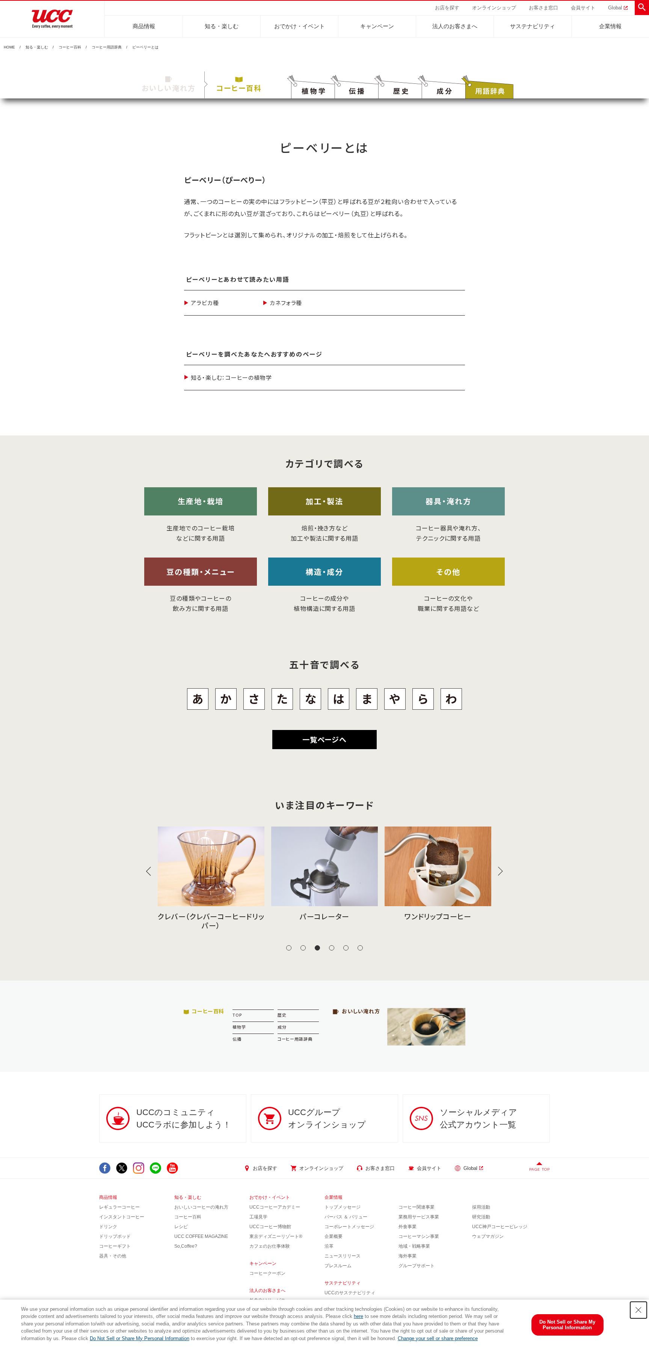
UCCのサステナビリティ (349, 1292)
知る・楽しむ (221, 26)
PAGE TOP (539, 1169)
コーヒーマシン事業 (418, 1236)
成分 (282, 1027)
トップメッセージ (342, 1207)
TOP (237, 1015)
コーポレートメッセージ (349, 1226)
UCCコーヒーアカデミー (274, 1207)
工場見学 (258, 1217)
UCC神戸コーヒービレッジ (499, 1226)
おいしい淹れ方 (169, 88)
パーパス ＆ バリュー (345, 1217)
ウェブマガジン (488, 1236)
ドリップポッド (115, 1236)
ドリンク (108, 1226)
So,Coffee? (185, 1246)
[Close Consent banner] (638, 1310)
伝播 (236, 1039)
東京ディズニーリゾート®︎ (275, 1236)
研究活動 (481, 1217)
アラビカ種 (205, 303)
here (358, 1316)
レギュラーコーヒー (119, 1207)
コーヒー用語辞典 (107, 47)
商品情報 (144, 26)
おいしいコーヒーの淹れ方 (201, 1207)
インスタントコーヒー (121, 1217)
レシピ (181, 1226)
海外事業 (407, 1256)
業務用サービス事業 (418, 1217)
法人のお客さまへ (454, 26)
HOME (9, 47)
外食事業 (407, 1226)
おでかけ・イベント (299, 26)
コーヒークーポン (267, 1273)
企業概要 (333, 1236)
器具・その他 (112, 1256)
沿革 (329, 1246)
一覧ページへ (324, 739)
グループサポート (416, 1265)
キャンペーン (377, 26)
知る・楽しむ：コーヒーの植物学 (231, 377)
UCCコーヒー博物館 (270, 1226)
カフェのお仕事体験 (269, 1246)
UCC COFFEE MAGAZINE (201, 1236)
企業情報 (610, 26)
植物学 (239, 1027)
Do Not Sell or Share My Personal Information (139, 1338)
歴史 (282, 1015)
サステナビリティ (532, 26)
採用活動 (481, 1207)
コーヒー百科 (70, 47)
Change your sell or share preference (438, 1338)
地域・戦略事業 (414, 1246)
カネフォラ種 (286, 303)
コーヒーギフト (115, 1246)
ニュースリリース (342, 1256)
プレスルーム (338, 1265)
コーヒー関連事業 (416, 1207)
